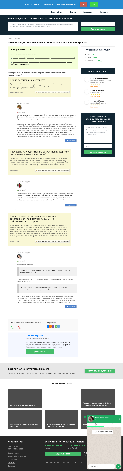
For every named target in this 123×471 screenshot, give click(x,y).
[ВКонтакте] (48, 326)
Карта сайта (79, 462)
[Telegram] (58, 326)
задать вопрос (71, 140)
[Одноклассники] (50, 326)
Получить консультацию (100, 371)
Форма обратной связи (17, 456)
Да (94, 4)
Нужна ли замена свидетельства (24, 54)
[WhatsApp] (56, 326)
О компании (87, 12)
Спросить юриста (40, 351)
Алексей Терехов (34, 335)
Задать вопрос (98, 29)
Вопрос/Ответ (57, 12)
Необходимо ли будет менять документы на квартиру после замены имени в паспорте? (44, 58)
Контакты (104, 12)
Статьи (73, 12)
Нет (83, 4)
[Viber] (53, 326)
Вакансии (11, 466)
